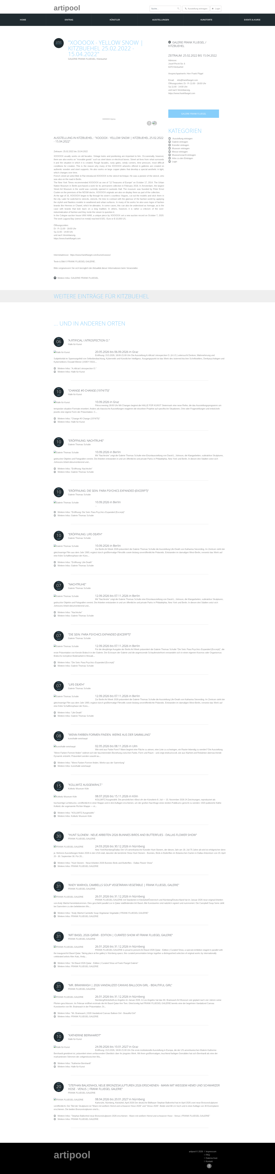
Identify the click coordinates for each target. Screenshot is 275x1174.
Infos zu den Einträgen (182, 158)
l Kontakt (208, 1161)
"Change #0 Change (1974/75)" (89, 390)
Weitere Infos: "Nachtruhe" (69, 612)
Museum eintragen (180, 148)
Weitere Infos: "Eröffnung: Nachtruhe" (74, 468)
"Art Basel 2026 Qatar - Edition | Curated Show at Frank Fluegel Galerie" (120, 935)
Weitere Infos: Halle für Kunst (71, 371)
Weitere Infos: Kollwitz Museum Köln (75, 816)
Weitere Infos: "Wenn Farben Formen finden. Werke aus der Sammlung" (90, 762)
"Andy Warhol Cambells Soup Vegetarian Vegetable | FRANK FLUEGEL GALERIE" (123, 885)
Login (216, 8)
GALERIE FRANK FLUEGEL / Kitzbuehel (87, 59)
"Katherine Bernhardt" (84, 1035)
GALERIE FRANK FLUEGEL (84, 278)
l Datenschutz (211, 1158)
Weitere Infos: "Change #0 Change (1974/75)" (78, 418)
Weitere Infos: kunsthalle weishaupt (74, 766)
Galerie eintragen (179, 142)
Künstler (115, 19)
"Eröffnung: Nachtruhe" (86, 440)
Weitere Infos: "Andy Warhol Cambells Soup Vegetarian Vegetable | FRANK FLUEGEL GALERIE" (102, 913)
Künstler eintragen (180, 145)
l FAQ (207, 1155)
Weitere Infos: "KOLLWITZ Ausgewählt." (75, 813)
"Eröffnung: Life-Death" (85, 534)
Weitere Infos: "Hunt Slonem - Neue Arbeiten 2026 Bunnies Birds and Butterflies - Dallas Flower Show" (104, 863)
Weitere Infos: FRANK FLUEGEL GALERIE (78, 866)
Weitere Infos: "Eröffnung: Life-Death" (74, 562)
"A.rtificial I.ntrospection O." (89, 340)
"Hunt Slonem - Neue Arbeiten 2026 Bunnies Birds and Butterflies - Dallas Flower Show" (132, 835)
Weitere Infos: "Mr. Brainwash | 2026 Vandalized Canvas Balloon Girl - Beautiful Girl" (96, 1013)
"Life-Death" (76, 684)
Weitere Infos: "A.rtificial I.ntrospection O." (76, 368)
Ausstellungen (160, 19)
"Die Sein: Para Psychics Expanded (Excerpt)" (99, 634)
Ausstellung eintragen (197, 8)
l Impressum (210, 1151)
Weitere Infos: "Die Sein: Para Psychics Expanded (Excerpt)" (85, 662)
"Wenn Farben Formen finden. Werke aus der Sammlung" (109, 735)
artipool (67, 8)
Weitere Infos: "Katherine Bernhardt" (73, 1063)
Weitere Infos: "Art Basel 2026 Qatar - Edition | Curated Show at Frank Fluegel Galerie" (97, 963)
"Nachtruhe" (77, 584)
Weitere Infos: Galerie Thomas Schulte (76, 472)
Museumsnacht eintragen (183, 155)
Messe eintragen (179, 151)
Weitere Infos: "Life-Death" (69, 712)
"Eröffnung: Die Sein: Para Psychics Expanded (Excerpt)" (108, 491)
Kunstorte (206, 19)
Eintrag (69, 19)
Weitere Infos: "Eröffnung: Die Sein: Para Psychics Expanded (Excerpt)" (90, 512)
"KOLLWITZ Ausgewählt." (85, 785)
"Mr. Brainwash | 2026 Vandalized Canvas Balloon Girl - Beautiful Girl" (120, 985)
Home (23, 19)
